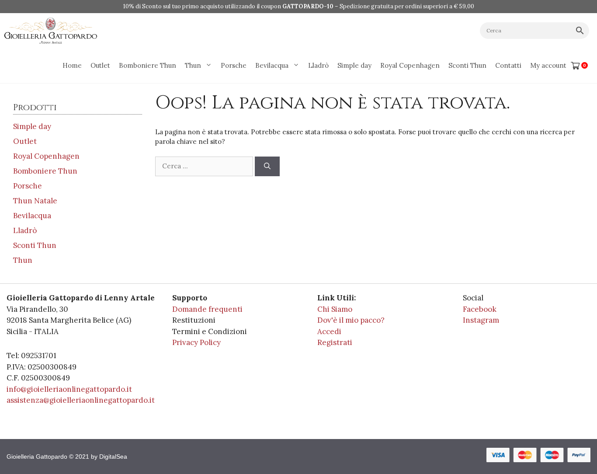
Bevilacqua (271, 65)
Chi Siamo (334, 309)
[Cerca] (267, 166)
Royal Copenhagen (410, 65)
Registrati (334, 342)
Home (72, 65)
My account (548, 65)
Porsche (233, 65)
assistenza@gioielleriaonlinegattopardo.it (81, 400)
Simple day (354, 65)
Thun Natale (35, 201)
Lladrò (318, 65)
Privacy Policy (196, 342)
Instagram (481, 320)
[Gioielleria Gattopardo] (50, 30)
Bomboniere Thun (147, 65)
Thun (193, 65)
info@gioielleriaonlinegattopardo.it (69, 389)
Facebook (479, 309)
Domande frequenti (207, 309)
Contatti (508, 65)
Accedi (329, 331)
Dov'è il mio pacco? (351, 320)
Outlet (100, 65)
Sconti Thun (467, 65)
